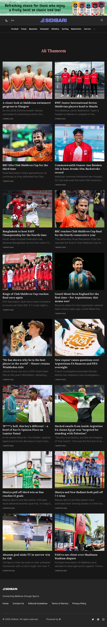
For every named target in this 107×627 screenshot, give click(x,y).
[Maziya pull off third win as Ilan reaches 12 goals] (27, 469)
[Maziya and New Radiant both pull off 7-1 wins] (79, 469)
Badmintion (76, 29)
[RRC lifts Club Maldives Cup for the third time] (27, 142)
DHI (12, 20)
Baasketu (33, 29)
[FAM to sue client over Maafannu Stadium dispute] (79, 532)
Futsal (23, 29)
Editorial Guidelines (37, 603)
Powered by (52, 619)
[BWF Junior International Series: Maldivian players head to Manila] (79, 80)
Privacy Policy (79, 603)
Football (14, 29)
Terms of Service (60, 603)
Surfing (65, 29)
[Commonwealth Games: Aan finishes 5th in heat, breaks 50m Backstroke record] (79, 142)
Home (5, 603)
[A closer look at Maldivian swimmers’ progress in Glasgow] (27, 80)
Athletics (55, 29)
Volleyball (44, 29)
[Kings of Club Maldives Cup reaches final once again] (27, 271)
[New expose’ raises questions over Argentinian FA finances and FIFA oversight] (79, 337)
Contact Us (18, 603)
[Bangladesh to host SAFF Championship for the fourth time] (27, 208)
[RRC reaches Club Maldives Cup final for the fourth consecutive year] (79, 208)
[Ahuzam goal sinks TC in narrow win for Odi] (27, 532)
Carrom (87, 29)
